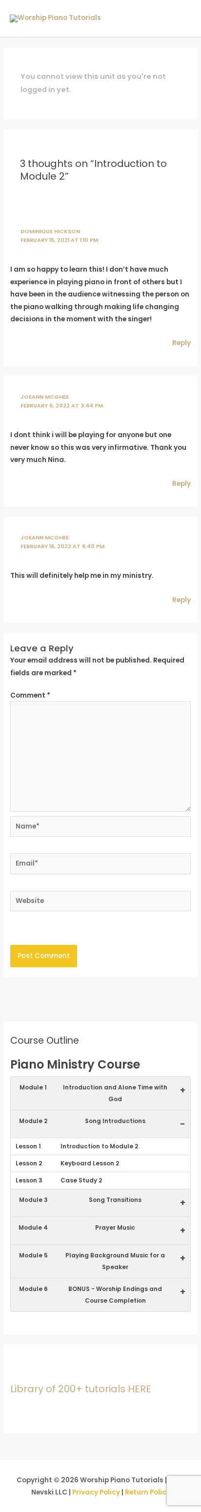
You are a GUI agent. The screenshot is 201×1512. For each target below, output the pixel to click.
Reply (181, 343)
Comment (30, 695)
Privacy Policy (96, 1492)
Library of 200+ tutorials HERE (80, 1389)
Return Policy (147, 1492)
